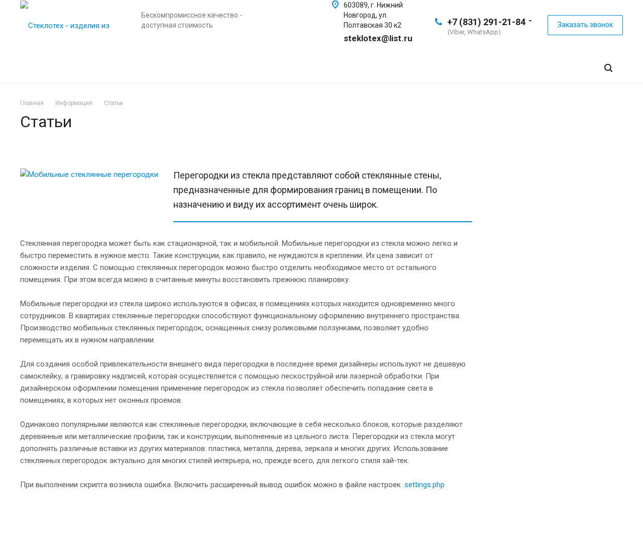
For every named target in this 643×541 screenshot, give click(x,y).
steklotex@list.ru (378, 38)
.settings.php (424, 484)
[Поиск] (608, 68)
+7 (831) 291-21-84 (486, 22)
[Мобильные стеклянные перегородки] (89, 174)
